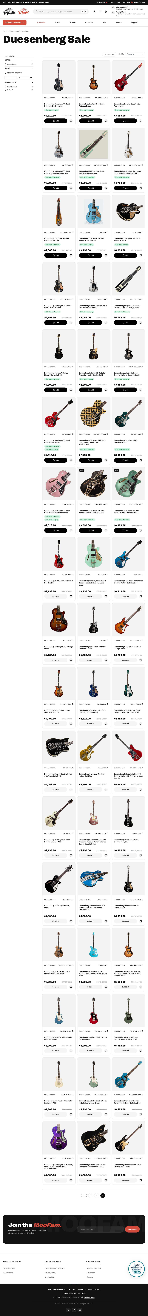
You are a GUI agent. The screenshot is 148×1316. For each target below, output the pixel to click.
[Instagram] (68, 1310)
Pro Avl (57, 22)
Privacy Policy (50, 1273)
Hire (104, 22)
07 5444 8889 (89, 1297)
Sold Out (55, 596)
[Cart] (105, 11)
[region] (20, 625)
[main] (93, 629)
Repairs (119, 22)
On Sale (42, 22)
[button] (135, 54)
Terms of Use (68, 1293)
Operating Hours (93, 1289)
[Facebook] (74, 1310)
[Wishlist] (100, 11)
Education (89, 22)
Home (5, 31)
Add (57, 121)
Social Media (8, 1273)
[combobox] (61, 11)
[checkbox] (19, 64)
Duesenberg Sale (22, 31)
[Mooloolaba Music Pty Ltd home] (16, 11)
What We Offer (9, 1268)
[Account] (94, 11)
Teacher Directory (94, 1268)
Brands (73, 22)
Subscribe (132, 1229)
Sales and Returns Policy (55, 1268)
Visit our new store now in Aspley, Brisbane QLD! (26, 2)
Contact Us (49, 1277)
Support (134, 22)
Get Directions (78, 1289)
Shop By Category (13, 22)
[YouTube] (79, 1310)
